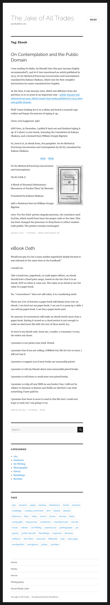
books (66, 505)
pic (77, 527)
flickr (26, 516)
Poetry (17, 471)
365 (16, 456)
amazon (23, 505)
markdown (45, 522)
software (16, 539)
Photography (21, 467)
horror (43, 516)
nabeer (24, 527)
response (57, 533)
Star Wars (28, 539)
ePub (42, 158)
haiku (34, 516)
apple (33, 505)
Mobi (51, 158)
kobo (71, 516)
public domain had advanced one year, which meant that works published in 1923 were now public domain (47, 98)
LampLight (17, 522)
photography (66, 527)
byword (76, 505)
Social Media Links (20, 588)
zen (58, 233)
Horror (14, 575)
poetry (15, 533)
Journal (62, 516)
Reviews (18, 478)
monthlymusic (61, 522)
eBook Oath (23, 248)
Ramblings (19, 475)
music (15, 527)
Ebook (40, 233)
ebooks (67, 510)
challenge (17, 510)
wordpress (32, 544)
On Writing (31, 233)
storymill (40, 539)
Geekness (19, 460)
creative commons (34, 510)
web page (73, 539)
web (62, 539)
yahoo (44, 544)
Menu (93, 19)
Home (14, 562)
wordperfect (18, 544)
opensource (50, 527)
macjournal (31, 522)
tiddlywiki (52, 539)
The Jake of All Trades (42, 18)
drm (48, 510)
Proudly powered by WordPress (45, 597)
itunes (53, 516)
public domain (50, 233)
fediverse (16, 516)
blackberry (54, 505)
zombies (55, 544)
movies (74, 522)
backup (42, 505)
